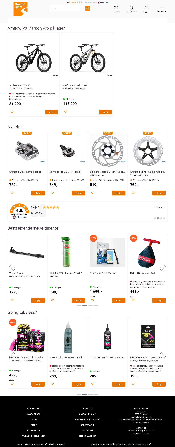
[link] (87, 211)
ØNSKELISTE (87, 431)
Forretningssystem (99, 444)
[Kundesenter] (131, 7)
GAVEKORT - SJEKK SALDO (87, 420)
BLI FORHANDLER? (87, 436)
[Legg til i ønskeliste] (11, 112)
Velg (51, 112)
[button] (87, 2)
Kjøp (38, 193)
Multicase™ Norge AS (142, 444)
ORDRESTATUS (87, 425)
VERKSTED (87, 409)
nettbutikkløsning (117, 444)
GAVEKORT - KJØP (87, 414)
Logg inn (146, 7)
